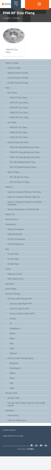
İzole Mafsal (10, 289)
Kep (7, 249)
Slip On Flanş (13, 172)
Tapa (12, 348)
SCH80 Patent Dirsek (17, 83)
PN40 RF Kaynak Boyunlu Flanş (25, 157)
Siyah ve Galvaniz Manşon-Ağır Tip (23, 197)
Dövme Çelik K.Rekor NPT (22, 313)
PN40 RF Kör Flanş (19, 137)
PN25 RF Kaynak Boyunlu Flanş (24, 152)
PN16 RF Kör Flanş (18, 127)
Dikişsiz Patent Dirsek (17, 73)
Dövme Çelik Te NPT (19, 308)
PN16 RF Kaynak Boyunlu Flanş (24, 147)
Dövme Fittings (12, 294)
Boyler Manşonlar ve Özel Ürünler (23, 209)
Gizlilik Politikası (9, 430)
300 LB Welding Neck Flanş (23, 167)
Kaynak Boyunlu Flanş (17, 142)
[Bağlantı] (7, 4)
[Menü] (39, 4)
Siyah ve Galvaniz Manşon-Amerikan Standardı (24, 203)
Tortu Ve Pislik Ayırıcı (17, 420)
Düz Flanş (12, 92)
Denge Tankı (11, 393)
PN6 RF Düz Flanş (18, 97)
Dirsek (13, 318)
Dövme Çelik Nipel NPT (21, 303)
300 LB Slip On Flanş (19, 182)
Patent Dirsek (11, 63)
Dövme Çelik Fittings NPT (19, 298)
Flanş (7, 88)
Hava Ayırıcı (12, 415)
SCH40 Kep (13, 259)
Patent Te (10, 214)
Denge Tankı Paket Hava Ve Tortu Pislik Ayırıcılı (26, 404)
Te (11, 323)
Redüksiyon (10, 224)
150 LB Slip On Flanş (19, 177)
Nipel (12, 338)
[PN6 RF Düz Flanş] (13, 40)
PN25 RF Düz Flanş (19, 112)
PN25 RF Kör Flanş (18, 132)
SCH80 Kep (13, 264)
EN (34, 1)
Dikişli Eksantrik (14, 234)
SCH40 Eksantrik (15, 244)
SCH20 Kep (12, 254)
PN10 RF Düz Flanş (19, 102)
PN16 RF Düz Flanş (19, 107)
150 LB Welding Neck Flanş (22, 162)
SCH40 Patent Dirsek (17, 78)
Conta (8, 269)
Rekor (12, 333)
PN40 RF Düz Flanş (19, 117)
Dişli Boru (9, 284)
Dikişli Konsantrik (15, 229)
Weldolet (14, 363)
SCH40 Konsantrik (16, 239)
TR (34, 7)
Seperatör (9, 410)
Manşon (9, 187)
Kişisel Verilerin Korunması (13, 436)
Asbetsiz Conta (14, 274)
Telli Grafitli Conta (15, 279)
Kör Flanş (11, 122)
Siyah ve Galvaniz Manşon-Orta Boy (24, 192)
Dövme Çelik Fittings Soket (20, 358)
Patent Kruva (11, 219)
